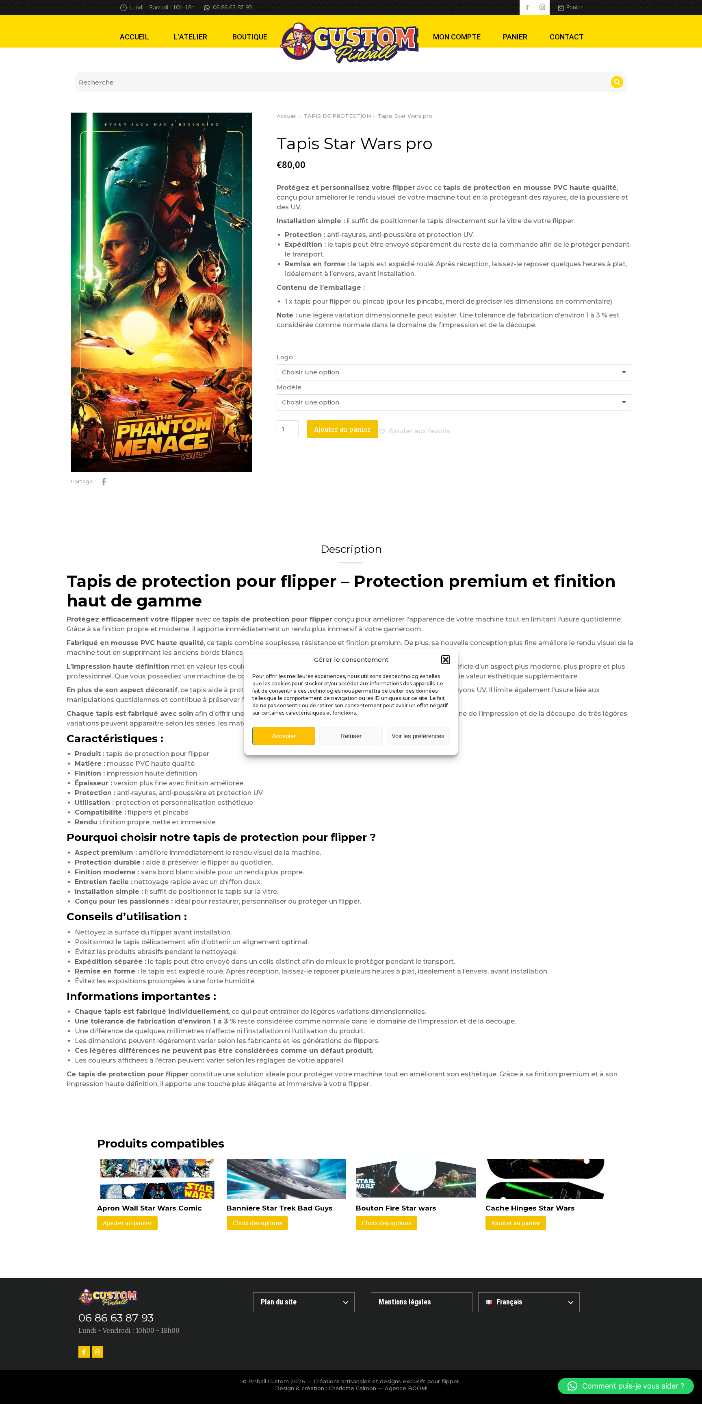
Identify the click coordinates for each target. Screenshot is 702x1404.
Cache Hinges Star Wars (530, 1208)
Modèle (289, 387)
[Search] (617, 82)
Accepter (284, 735)
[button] (446, 660)
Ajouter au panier (342, 429)
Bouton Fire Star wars (396, 1208)
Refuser (351, 735)
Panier (574, 7)
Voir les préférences (418, 735)
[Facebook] (84, 1352)
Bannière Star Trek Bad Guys (280, 1208)
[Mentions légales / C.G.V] (421, 1302)
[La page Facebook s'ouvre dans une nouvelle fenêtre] (527, 7)
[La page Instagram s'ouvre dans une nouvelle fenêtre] (542, 7)
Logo (285, 357)
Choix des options (257, 1223)
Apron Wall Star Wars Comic (149, 1208)
